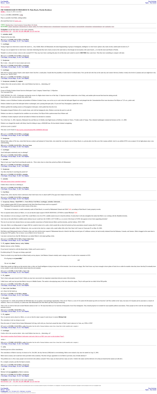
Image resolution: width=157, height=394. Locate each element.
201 (2, 39)
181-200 (21, 31)
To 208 (19, 176)
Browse (3, 3)
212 (2, 239)
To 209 (19, 189)
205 (2, 134)
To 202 (19, 67)
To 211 (19, 240)
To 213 (19, 295)
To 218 (19, 366)
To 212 (19, 272)
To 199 (19, 57)
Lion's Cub (26, 271)
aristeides (25, 155)
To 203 (19, 78)
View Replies (25, 41)
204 (2, 77)
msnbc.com (18, 21)
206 (2, 145)
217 (2, 326)
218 (2, 342)
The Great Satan (27, 145)
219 (2, 365)
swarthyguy (26, 65)
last (39, 31)
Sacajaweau (26, 56)
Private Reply (12, 41)
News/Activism (152, 1)
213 (2, 271)
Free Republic (4, 1)
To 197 (19, 41)
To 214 (19, 311)
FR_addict (25, 284)
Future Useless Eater (28, 239)
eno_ (24, 310)
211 (2, 197)
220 (2, 374)
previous (5, 31)
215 (2, 293)
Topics (147, 3)
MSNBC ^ (3, 11)
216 (2, 310)
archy (24, 326)
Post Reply (4, 41)
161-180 (15, 31)
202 (2, 56)
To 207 (19, 166)
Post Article (153, 3)
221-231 (32, 31)
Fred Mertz (26, 39)
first (2, 31)
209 (2, 174)
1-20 (10, 31)
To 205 (19, 156)
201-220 (26, 31)
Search (8, 3)
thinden (25, 293)
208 (2, 164)
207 (2, 155)
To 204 (19, 135)
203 (2, 65)
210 (2, 187)
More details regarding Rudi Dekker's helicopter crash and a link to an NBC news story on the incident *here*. (32, 336)
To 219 (19, 376)
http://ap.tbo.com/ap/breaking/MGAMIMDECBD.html (32, 129)
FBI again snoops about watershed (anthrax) (13, 181)
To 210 (19, 198)
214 (2, 284)
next (36, 31)
